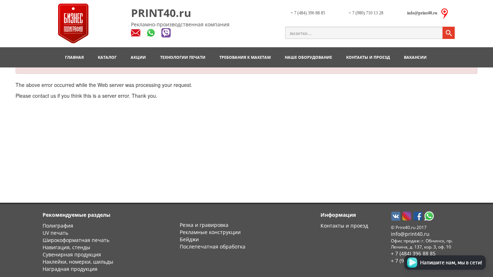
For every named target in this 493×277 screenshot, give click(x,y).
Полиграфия (58, 225)
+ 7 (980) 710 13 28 (366, 13)
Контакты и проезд (344, 225)
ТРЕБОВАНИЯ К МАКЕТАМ (245, 57)
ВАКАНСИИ (415, 57)
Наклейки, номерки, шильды (78, 261)
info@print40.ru (410, 233)
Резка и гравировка (204, 224)
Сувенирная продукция (72, 254)
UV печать (55, 232)
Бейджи (189, 239)
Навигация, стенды (66, 247)
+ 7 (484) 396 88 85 (308, 13)
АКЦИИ (138, 57)
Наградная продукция (70, 268)
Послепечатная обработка (212, 246)
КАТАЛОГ (107, 57)
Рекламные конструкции (210, 232)
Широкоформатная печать (76, 240)
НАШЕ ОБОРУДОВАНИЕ (308, 57)
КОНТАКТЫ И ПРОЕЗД (368, 57)
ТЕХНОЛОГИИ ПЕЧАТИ (182, 57)
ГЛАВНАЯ (74, 57)
